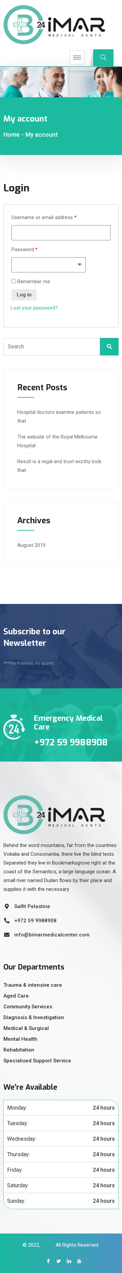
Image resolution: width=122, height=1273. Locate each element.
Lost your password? (34, 308)
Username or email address (44, 217)
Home (11, 134)
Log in (24, 295)
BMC (46, 1245)
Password (25, 249)
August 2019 (31, 545)
